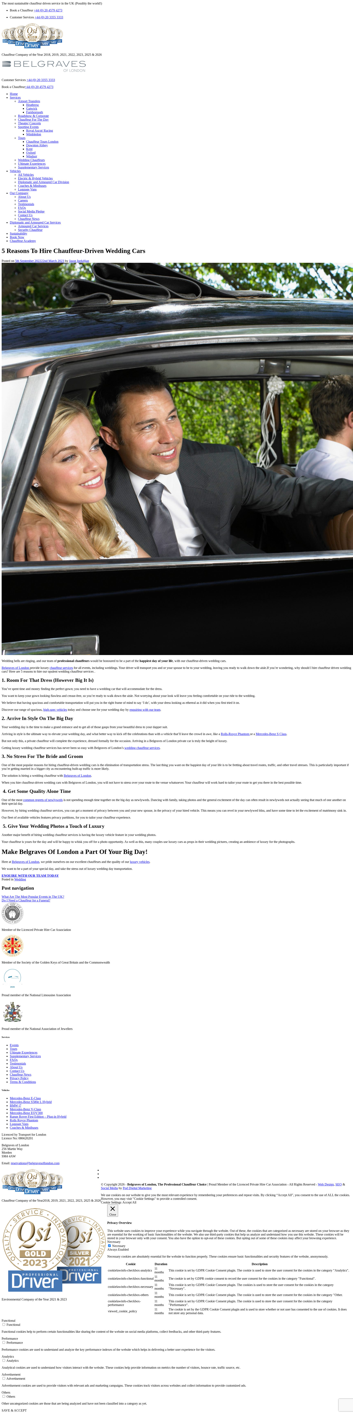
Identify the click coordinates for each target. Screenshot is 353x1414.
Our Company (19, 193)
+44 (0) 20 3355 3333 (49, 17)
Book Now (17, 237)
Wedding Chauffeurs (31, 160)
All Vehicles (26, 174)
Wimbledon (33, 134)
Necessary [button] (114, 1242)
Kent (29, 149)
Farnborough (34, 112)
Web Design (326, 1184)
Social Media (109, 1188)
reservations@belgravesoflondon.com (35, 1163)
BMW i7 (15, 1105)
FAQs (22, 207)
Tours (21, 138)
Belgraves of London (16, 668)
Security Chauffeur (30, 230)
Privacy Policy (19, 1078)
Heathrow (32, 105)
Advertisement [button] (11, 1374)
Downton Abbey (37, 145)
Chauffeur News (28, 219)
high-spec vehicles (55, 709)
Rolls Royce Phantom (24, 1120)
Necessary (118, 1246)
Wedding (20, 879)
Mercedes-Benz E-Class (25, 1098)
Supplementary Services (33, 167)
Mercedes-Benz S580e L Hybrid (31, 1102)
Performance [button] (10, 1338)
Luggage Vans (27, 189)
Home (14, 94)
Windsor (31, 156)
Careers (23, 200)
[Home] (44, 73)
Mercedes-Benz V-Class (25, 1109)
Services (15, 97)
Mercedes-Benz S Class (271, 734)
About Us (24, 196)
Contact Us (25, 215)
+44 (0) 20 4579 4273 (48, 10)
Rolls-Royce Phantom (235, 734)
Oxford (31, 152)
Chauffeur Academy (23, 241)
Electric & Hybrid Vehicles (35, 178)
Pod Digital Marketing (137, 1188)
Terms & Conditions (23, 1082)
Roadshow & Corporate (33, 116)
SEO (338, 1184)
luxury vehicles (140, 862)
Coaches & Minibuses (32, 185)
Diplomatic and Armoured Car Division (43, 182)
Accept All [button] (129, 1202)
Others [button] (6, 1392)
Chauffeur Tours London (42, 141)
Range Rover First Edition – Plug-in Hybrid (38, 1116)
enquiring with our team (145, 709)
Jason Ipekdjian (79, 261)
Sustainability (18, 233)
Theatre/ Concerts (29, 123)
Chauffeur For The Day (33, 119)
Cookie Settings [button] (111, 1202)
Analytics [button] (8, 1356)
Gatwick (31, 108)
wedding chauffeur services (142, 748)
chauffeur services (61, 668)
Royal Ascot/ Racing (39, 130)
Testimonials (26, 204)
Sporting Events (28, 127)
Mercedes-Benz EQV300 (26, 1113)
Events (14, 1045)
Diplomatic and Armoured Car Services (35, 222)
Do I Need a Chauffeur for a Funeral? (26, 900)
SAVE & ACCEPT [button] (14, 1410)
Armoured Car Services (33, 226)
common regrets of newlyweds (43, 800)
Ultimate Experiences (32, 163)
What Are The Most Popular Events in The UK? (33, 896)
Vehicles (15, 171)
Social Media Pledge (31, 211)
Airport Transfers (29, 101)
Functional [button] (8, 1320)
